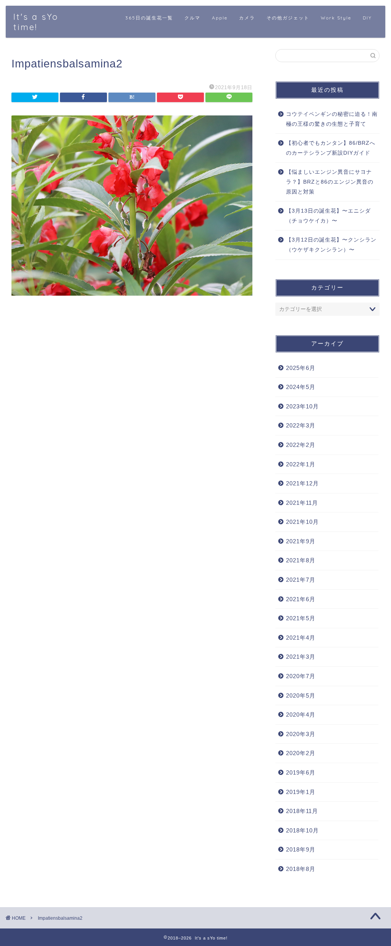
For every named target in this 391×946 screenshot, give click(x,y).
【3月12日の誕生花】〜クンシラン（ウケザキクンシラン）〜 (331, 245)
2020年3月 (300, 734)
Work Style (336, 18)
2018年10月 (302, 830)
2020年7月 (300, 676)
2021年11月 (302, 502)
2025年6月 (300, 368)
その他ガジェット (288, 18)
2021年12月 (302, 483)
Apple (220, 18)
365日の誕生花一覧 (149, 18)
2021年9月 (300, 541)
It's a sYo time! (35, 21)
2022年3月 (300, 425)
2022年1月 (300, 464)
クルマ (192, 18)
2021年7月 (300, 579)
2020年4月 (300, 714)
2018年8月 (300, 869)
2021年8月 (300, 560)
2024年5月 (300, 387)
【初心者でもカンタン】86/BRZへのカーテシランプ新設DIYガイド (330, 148)
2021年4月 (300, 637)
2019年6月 (300, 772)
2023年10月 (302, 406)
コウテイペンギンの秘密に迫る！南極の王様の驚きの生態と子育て (332, 119)
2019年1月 (300, 792)
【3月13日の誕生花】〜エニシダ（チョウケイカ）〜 (328, 216)
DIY (367, 18)
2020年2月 (300, 753)
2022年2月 (300, 445)
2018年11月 (302, 811)
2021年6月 (300, 599)
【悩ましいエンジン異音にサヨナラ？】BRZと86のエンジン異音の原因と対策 (329, 181)
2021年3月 (300, 656)
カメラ (247, 18)
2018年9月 (300, 849)
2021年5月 (300, 618)
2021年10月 (302, 522)
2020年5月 (300, 695)
